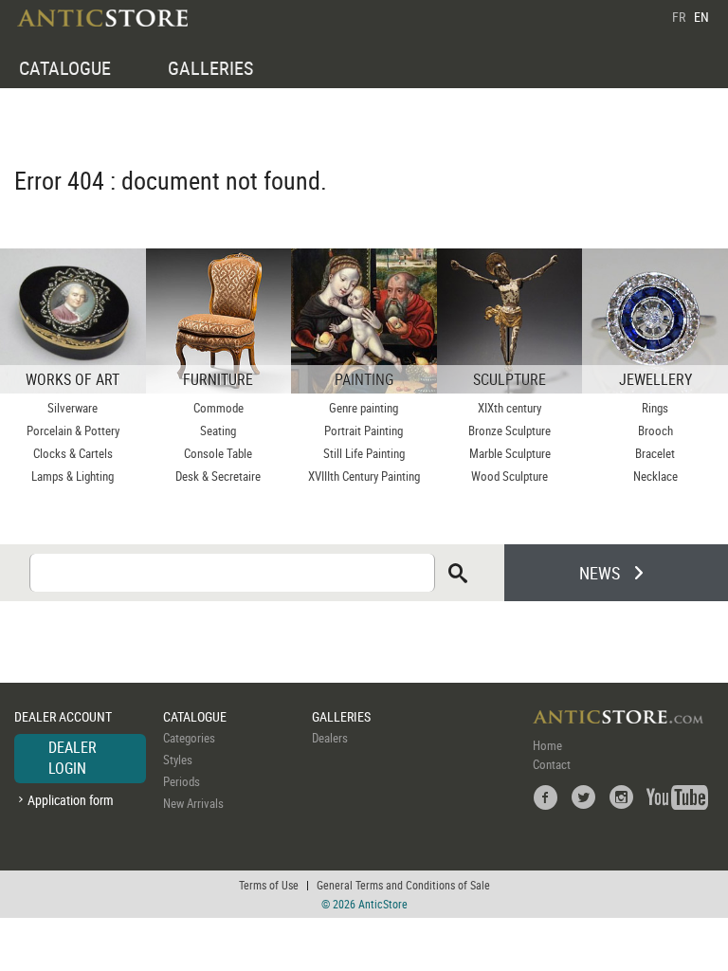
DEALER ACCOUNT (63, 716)
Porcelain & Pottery (73, 430)
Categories (189, 737)
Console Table (218, 453)
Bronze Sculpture (509, 430)
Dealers (330, 737)
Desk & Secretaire (218, 476)
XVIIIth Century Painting (364, 476)
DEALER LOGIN (72, 758)
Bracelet (655, 453)
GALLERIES (210, 68)
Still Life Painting (364, 453)
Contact (552, 764)
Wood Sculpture (509, 476)
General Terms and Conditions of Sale (403, 884)
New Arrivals (193, 803)
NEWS (599, 572)
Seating (218, 430)
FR (678, 17)
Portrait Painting (363, 430)
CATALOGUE (65, 68)
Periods (181, 781)
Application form (70, 800)
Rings (655, 407)
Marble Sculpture (510, 453)
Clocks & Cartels (73, 453)
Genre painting (363, 407)
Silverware (72, 407)
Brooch (655, 430)
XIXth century (509, 407)
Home (547, 745)
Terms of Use (269, 884)
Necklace (655, 476)
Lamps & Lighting (72, 476)
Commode (218, 407)
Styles (177, 759)
